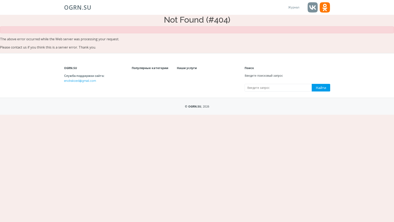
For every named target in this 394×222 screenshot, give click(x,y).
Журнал (293, 7)
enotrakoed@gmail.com (80, 80)
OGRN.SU (77, 7)
